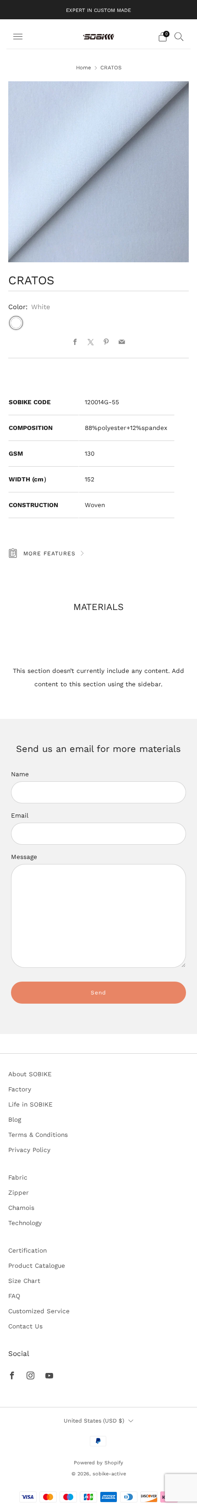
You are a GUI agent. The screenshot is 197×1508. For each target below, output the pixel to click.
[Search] (179, 36)
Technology (25, 1222)
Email (19, 815)
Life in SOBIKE (30, 1104)
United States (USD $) (94, 1421)
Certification (27, 1250)
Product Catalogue (36, 1265)
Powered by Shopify (98, 1463)
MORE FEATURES (49, 553)
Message (24, 856)
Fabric (17, 1177)
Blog (14, 1119)
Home (83, 67)
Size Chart (24, 1280)
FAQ (14, 1295)
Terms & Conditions (38, 1134)
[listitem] (98, 9)
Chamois (21, 1207)
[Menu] (17, 36)
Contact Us (25, 1326)
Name (20, 774)
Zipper (18, 1192)
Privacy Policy (29, 1149)
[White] (16, 323)
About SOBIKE (30, 1074)
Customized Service (39, 1311)
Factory (19, 1089)
